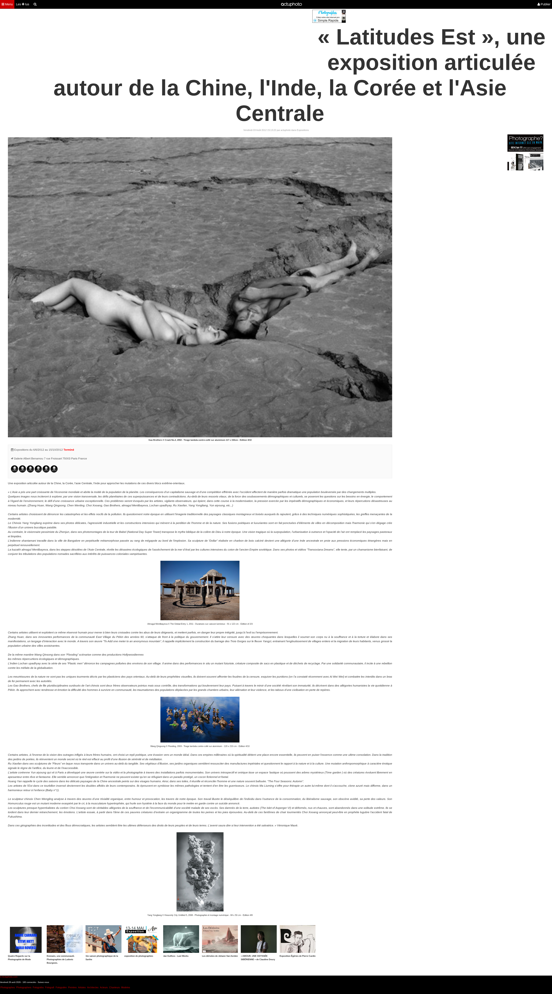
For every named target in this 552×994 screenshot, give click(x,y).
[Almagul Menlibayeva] (30, 471)
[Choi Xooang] (46, 471)
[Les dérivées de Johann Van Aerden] (220, 939)
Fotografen (61, 987)
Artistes (82, 987)
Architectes (92, 987)
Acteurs (104, 987)
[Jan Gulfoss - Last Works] (181, 939)
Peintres (72, 987)
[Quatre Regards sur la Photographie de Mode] (26, 939)
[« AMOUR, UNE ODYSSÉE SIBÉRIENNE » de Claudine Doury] (259, 939)
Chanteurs (114, 987)
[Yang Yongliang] (54, 471)
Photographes (7, 987)
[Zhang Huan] (22, 471)
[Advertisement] (258, 30)
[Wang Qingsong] (38, 471)
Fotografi (49, 987)
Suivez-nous (43, 982)
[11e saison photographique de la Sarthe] (103, 939)
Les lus (22, 4)
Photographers (23, 987)
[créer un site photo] (525, 169)
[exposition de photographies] (142, 939)
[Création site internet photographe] (329, 22)
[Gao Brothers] (14, 471)
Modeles (125, 987)
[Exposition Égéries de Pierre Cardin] (298, 939)
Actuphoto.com (9, 977)
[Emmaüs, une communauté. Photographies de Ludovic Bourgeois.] (65, 939)
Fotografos (38, 987)
